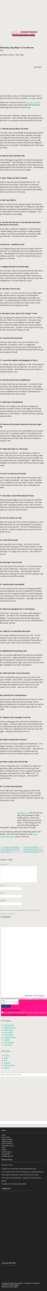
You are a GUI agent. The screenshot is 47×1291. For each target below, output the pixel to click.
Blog (1, 50)
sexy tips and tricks (33, 102)
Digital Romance (10, 1027)
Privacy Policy (6, 1154)
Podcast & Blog (29, 32)
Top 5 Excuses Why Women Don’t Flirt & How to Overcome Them (33, 849)
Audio (6, 1058)
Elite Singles (8, 1032)
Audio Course (6, 1137)
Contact (4, 1150)
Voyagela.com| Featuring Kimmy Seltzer (14, 1184)
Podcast (7, 1063)
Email (2, 893)
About (33, 33)
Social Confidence (7, 1143)
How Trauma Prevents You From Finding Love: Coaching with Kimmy (23, 1172)
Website (3, 900)
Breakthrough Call (23, 35)
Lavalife (7, 1040)
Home (3, 1135)
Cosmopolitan (9, 1025)
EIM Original (8, 1030)
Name (3, 885)
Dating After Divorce (8, 1146)
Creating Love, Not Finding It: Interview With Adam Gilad (19, 1169)
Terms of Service (7, 1152)
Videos (6, 1068)
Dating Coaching (7, 1141)
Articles (6, 1055)
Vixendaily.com (22, 813)
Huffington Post (10, 1037)
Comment (4, 864)
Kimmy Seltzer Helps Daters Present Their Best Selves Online (20, 1175)
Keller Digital (13, 1287)
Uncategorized (9, 1065)
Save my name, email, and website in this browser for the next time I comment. (20, 912)
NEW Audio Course (19, 33)
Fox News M (8, 1035)
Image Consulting (7, 1139)
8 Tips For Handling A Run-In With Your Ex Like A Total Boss (10, 849)
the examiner (9, 1042)
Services (14, 32)
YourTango (8, 1045)
